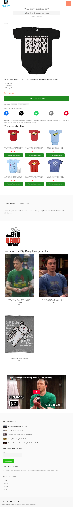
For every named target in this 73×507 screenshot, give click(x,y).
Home (5, 22)
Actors (5, 480)
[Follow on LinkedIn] (14, 501)
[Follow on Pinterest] (18, 501)
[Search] (63, 4)
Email (5, 452)
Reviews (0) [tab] (24, 203)
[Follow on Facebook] (3, 501)
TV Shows (10, 22)
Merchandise (14, 104)
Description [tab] (10, 203)
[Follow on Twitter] (7, 501)
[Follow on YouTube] (11, 501)
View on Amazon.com (36, 98)
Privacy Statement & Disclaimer (8, 504)
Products (6, 486)
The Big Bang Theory (21, 22)
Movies (6, 483)
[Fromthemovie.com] (6, 4)
